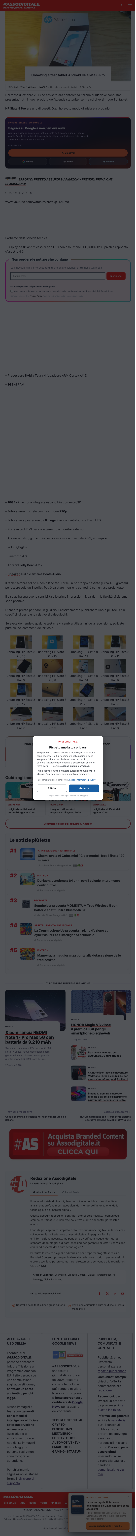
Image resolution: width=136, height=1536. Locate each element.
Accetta (84, 788)
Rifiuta (52, 788)
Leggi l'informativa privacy (82, 780)
